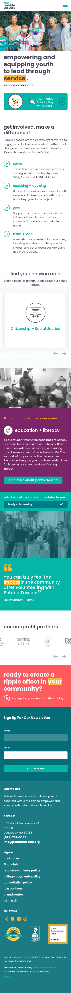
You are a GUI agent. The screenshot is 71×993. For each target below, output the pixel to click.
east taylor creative (44, 967)
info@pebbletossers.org (22, 842)
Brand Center (13, 894)
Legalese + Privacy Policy (22, 870)
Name (7, 730)
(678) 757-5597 (15, 837)
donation (46, 217)
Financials (11, 864)
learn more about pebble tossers (33, 480)
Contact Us (12, 858)
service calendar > (19, 85)
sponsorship (21, 221)
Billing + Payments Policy (22, 876)
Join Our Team (13, 888)
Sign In (8, 852)
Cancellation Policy (18, 882)
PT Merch (10, 900)
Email (7, 747)
